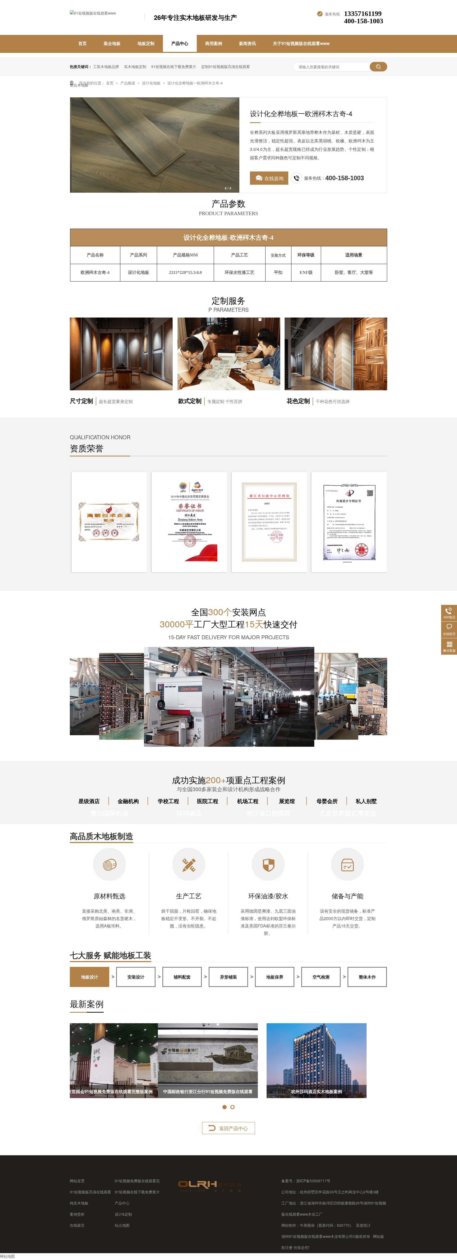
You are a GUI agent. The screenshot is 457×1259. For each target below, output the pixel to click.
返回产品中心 (233, 1128)
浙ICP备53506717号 (313, 1180)
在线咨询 (274, 178)
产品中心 (179, 43)
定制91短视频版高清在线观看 (225, 66)
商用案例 (213, 43)
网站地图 (7, 1256)
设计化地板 (152, 82)
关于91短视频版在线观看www (301, 43)
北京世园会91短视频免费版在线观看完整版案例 (337, 1091)
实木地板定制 (135, 66)
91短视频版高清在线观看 (90, 1191)
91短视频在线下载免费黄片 (173, 66)
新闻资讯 (247, 43)
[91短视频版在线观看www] (210, 1192)
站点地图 (122, 1225)
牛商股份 (307, 1225)
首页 (82, 43)
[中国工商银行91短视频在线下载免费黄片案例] (120, 1060)
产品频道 (128, 82)
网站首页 (77, 1180)
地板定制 (146, 43)
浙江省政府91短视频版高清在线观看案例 (228, 1091)
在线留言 (77, 1225)
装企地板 (112, 43)
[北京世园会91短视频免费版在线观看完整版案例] (337, 1060)
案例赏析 (77, 1214)
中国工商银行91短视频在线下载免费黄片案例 (119, 1091)
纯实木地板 (79, 1203)
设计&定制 (123, 1214)
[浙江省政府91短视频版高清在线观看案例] (228, 1060)
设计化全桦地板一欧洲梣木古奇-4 (195, 82)
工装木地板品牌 (106, 66)
